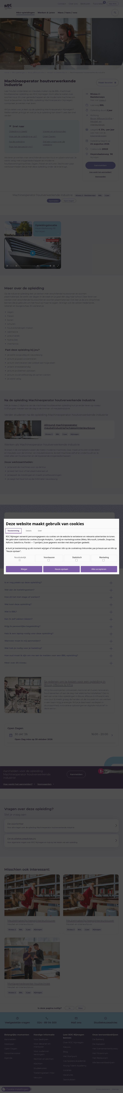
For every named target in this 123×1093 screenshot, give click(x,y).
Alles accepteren (98, 569)
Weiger (24, 569)
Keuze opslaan (61, 569)
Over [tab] (40, 531)
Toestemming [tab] (13, 531)
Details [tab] (28, 531)
